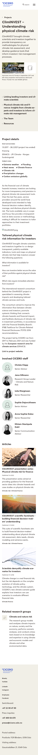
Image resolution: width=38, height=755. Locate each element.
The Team (8, 118)
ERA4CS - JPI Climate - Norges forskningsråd (15, 156)
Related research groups (16, 611)
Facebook (5, 698)
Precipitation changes (14, 173)
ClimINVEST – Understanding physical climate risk (18, 26)
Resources (9, 123)
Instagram (5, 690)
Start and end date (8, 144)
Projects (8, 17)
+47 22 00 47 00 (9, 708)
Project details (10, 139)
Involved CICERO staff (15, 358)
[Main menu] (34, 4)
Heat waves (9, 167)
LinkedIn (5, 686)
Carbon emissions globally (15, 176)
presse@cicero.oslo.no (12, 723)
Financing (5, 151)
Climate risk (9, 170)
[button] (7, 4)
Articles (6, 444)
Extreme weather (11, 164)
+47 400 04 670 (9, 718)
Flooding (27, 164)
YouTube (4, 681)
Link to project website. (12, 351)
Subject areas (6, 161)
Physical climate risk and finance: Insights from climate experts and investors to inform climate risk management (19, 109)
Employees (5, 695)
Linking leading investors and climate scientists (20, 98)
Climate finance (25, 167)
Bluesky (4, 678)
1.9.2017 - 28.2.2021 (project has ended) (18, 147)
